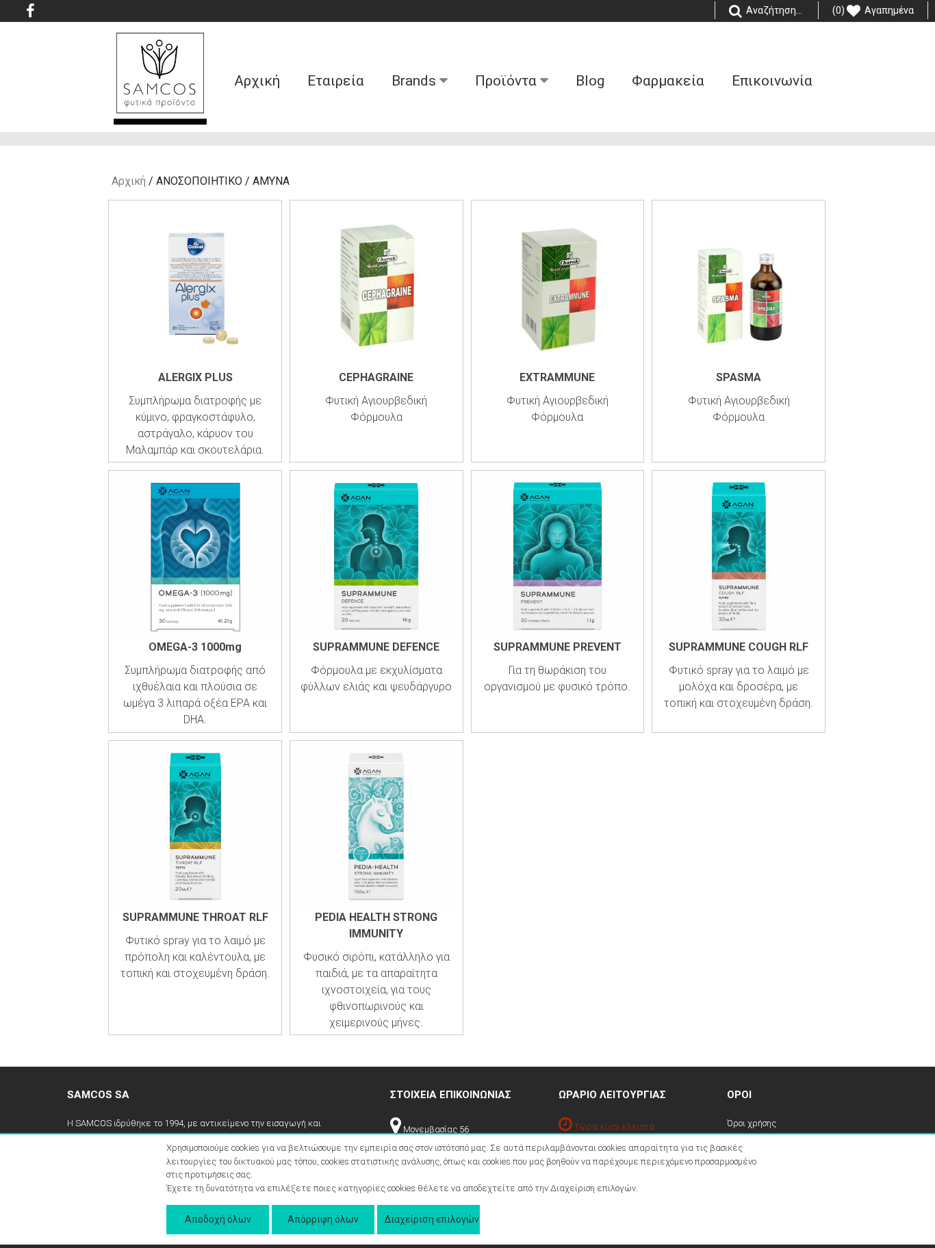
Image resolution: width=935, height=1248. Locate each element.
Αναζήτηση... (773, 10)
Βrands (415, 81)
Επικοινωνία (772, 81)
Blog (590, 81)
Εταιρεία (335, 81)
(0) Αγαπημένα (873, 10)
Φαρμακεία (668, 81)
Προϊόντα (507, 81)
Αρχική (129, 180)
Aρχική (257, 81)
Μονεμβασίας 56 (435, 1129)
